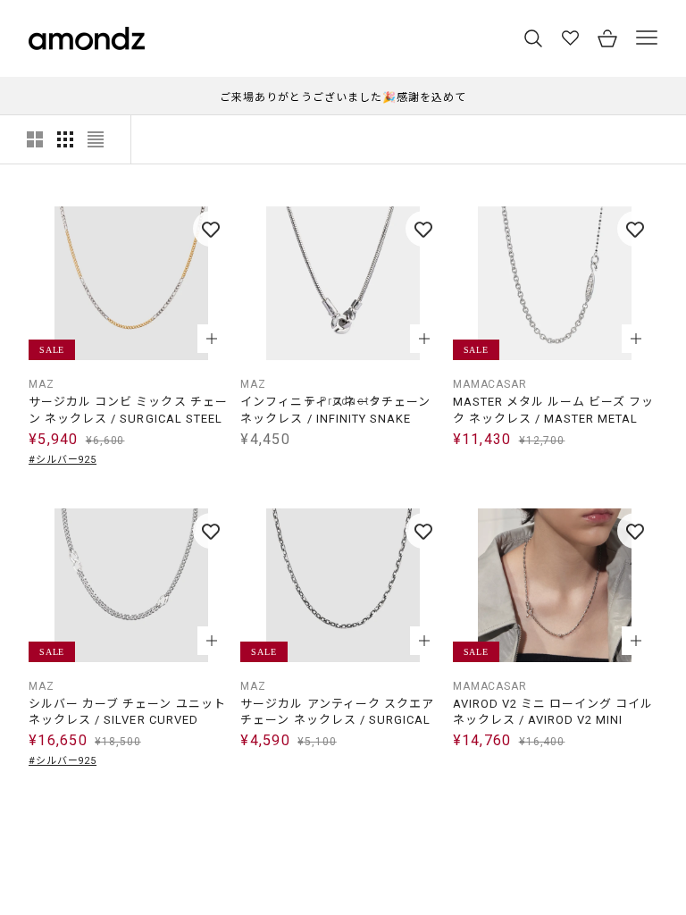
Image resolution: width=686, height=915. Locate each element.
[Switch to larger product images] (35, 139)
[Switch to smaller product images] (65, 139)
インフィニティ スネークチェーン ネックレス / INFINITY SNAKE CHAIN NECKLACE (335, 410)
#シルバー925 (62, 460)
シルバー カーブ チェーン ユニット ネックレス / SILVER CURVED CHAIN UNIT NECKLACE (127, 712)
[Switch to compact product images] (96, 139)
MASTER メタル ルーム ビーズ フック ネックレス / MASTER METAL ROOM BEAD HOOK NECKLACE (554, 410)
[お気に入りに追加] (211, 229)
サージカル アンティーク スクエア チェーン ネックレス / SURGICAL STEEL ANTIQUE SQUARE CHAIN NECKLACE (337, 712)
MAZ (41, 384)
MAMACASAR (490, 384)
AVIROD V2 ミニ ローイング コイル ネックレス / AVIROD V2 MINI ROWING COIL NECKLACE (553, 712)
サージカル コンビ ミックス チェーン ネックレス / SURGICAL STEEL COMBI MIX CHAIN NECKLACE (128, 410)
